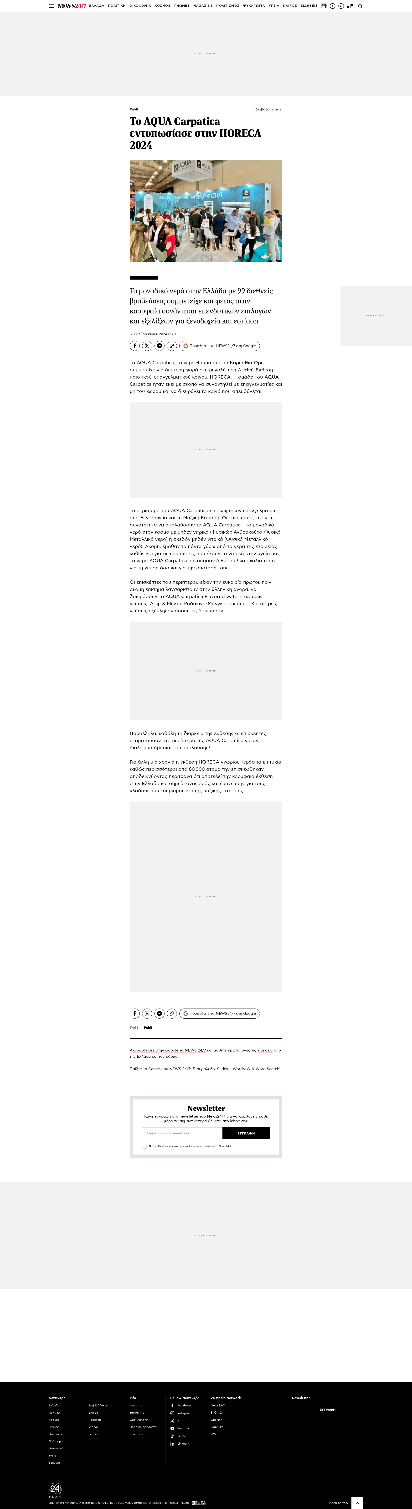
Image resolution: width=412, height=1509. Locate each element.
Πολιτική (55, 1412)
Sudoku (224, 1069)
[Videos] (333, 6)
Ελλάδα (54, 1405)
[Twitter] (147, 346)
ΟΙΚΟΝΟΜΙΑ (140, 5)
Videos (93, 1427)
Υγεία (52, 1455)
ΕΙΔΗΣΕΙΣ (309, 5)
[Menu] (52, 6)
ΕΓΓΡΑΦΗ (328, 1410)
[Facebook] (135, 346)
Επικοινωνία (138, 1434)
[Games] (350, 6)
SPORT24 (217, 1412)
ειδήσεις (265, 1050)
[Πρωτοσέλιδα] (324, 6)
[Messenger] (159, 346)
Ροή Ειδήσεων (98, 1405)
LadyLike (217, 1427)
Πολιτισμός (56, 1441)
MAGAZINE (203, 5)
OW (213, 1434)
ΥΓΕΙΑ (274, 5)
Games (154, 1069)
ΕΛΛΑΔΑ (96, 5)
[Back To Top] (357, 1503)
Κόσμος (54, 1419)
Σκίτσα (93, 1412)
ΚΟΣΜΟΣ (163, 5)
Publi (134, 109)
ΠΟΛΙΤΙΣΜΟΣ (228, 5)
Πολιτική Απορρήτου (144, 1427)
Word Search (267, 1069)
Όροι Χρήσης (139, 1419)
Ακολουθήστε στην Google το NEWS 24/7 (168, 1050)
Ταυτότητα (137, 1412)
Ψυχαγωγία (56, 1448)
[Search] (360, 6)
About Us (136, 1405)
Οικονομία (56, 1434)
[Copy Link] (172, 346)
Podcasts (95, 1419)
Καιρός (290, 5)
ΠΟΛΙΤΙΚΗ (117, 5)
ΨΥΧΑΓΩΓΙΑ (254, 5)
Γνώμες (54, 1427)
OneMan (216, 1419)
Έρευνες (55, 1462)
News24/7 (218, 1405)
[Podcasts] (341, 6)
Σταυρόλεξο (203, 1069)
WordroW (242, 1069)
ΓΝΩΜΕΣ (182, 5)
